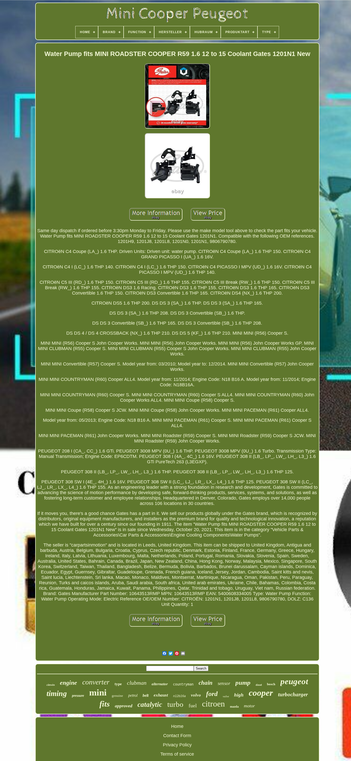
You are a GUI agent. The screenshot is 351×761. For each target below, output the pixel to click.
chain (206, 683)
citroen (213, 703)
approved (123, 705)
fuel (193, 705)
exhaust (161, 695)
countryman (183, 684)
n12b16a (179, 696)
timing (57, 693)
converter (95, 682)
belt (146, 695)
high (239, 695)
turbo (175, 704)
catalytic (149, 704)
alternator (160, 684)
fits (104, 703)
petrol (132, 695)
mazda (234, 706)
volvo (196, 695)
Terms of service (177, 754)
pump (243, 682)
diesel (259, 684)
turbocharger (293, 694)
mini (98, 693)
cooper (261, 693)
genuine (117, 696)
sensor (224, 683)
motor (249, 705)
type (118, 684)
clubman (136, 683)
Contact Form (177, 735)
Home (177, 726)
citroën (51, 684)
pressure (78, 696)
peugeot (294, 681)
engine (68, 682)
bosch (271, 684)
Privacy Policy (177, 744)
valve (226, 696)
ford (212, 694)
